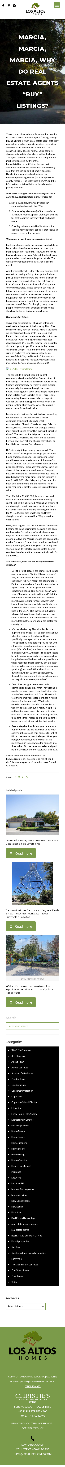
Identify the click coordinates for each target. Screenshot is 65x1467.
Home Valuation (19, 1160)
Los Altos (16, 1177)
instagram (9, 5)
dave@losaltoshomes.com (32, 1454)
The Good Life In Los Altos (24, 1264)
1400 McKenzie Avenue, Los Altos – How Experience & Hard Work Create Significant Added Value (30, 989)
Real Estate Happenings (23, 1218)
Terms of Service (42, 1423)
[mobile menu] (57, 5)
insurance (16, 1171)
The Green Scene (20, 1270)
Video (14, 1282)
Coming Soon (18, 1079)
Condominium (18, 1085)
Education (16, 1108)
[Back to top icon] (58, 1459)
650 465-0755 (40, 1449)
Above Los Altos (19, 1067)
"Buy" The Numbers (21, 1050)
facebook (22, 1365)
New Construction (20, 1200)
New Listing (17, 1206)
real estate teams (20, 1229)
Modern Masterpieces (22, 1189)
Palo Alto (16, 1212)
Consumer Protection (22, 1090)
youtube (41, 1365)
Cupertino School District (24, 1102)
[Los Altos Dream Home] (19, 368)
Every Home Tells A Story (24, 1113)
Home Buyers (18, 1131)
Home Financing (19, 1142)
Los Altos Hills (18, 1183)
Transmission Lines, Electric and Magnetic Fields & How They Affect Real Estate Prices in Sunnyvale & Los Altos (32, 913)
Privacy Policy (20, 1423)
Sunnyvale (16, 1258)
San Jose (15, 1247)
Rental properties (20, 1241)
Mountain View (19, 1195)
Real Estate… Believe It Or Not (26, 1235)
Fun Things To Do (20, 1125)
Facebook (4, 5)
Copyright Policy (32, 1428)
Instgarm (32, 1365)
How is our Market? (21, 1166)
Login (24, 1381)
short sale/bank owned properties (28, 1253)
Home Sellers (18, 1148)
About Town (17, 1061)
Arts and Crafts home (22, 1073)
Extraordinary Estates (22, 1119)
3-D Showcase (18, 1056)
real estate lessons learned (24, 1224)
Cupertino (16, 1096)
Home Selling (17, 1154)
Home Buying (18, 1137)
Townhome (17, 1276)
